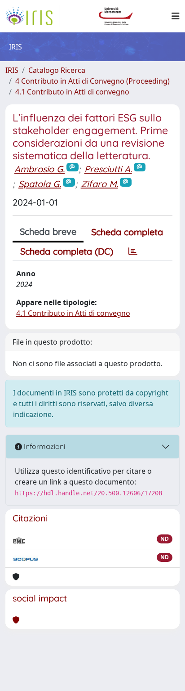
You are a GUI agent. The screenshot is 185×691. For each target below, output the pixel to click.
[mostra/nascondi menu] (176, 16)
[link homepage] (32, 16)
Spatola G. (39, 183)
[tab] (133, 251)
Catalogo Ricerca (56, 70)
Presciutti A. (108, 169)
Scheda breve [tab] (48, 231)
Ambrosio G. (39, 169)
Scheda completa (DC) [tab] (66, 251)
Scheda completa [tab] (127, 232)
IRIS (11, 70)
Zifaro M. (99, 183)
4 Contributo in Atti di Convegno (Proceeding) (92, 81)
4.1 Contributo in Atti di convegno (72, 92)
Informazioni (43, 446)
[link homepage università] (116, 16)
